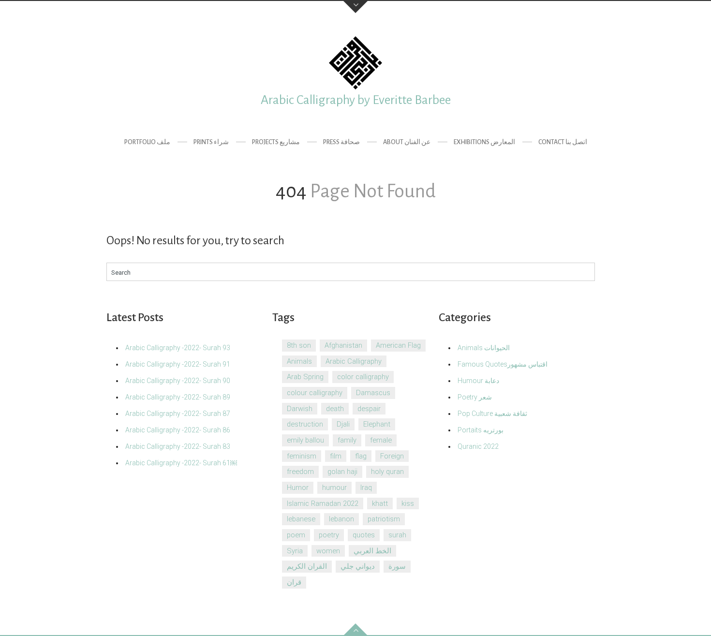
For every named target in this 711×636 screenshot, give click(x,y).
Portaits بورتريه (481, 430)
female (381, 440)
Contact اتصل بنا (562, 142)
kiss (407, 503)
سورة (397, 566)
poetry (329, 535)
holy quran (387, 471)
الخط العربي (372, 551)
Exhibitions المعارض (484, 142)
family (347, 440)
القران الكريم (307, 566)
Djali (343, 424)
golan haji (342, 471)
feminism (301, 456)
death (335, 408)
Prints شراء (211, 142)
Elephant (376, 424)
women (328, 551)
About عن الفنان (406, 142)
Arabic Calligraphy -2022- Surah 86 (177, 430)
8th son (299, 345)
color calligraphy (363, 376)
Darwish (299, 408)
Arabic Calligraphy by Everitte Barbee (356, 100)
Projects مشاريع (276, 142)
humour (334, 487)
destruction (305, 424)
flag (361, 456)
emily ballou (305, 440)
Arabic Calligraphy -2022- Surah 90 (177, 381)
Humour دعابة (478, 381)
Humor (298, 487)
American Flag (398, 345)
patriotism (384, 519)
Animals (299, 361)
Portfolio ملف (147, 142)
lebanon (341, 519)
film (335, 456)
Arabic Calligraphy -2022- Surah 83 (177, 446)
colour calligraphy (314, 392)
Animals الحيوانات (484, 348)
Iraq (366, 487)
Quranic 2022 (478, 446)
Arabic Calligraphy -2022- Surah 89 (177, 397)
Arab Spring (305, 376)
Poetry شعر (475, 397)
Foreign (392, 456)
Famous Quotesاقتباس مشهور (503, 364)
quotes (364, 535)
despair (369, 408)
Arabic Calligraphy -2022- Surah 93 (177, 348)
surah (397, 535)
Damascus (373, 392)
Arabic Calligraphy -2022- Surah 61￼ (181, 463)
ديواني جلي (358, 566)
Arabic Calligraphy (354, 361)
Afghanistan (343, 345)
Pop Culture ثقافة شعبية (492, 413)
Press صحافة (341, 142)
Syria (295, 551)
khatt (380, 503)
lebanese (301, 519)
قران (294, 582)
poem (296, 535)
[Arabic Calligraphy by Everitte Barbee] (355, 63)
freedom (300, 471)
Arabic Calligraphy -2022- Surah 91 (177, 364)
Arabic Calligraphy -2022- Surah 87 (177, 413)
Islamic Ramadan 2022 (322, 503)
